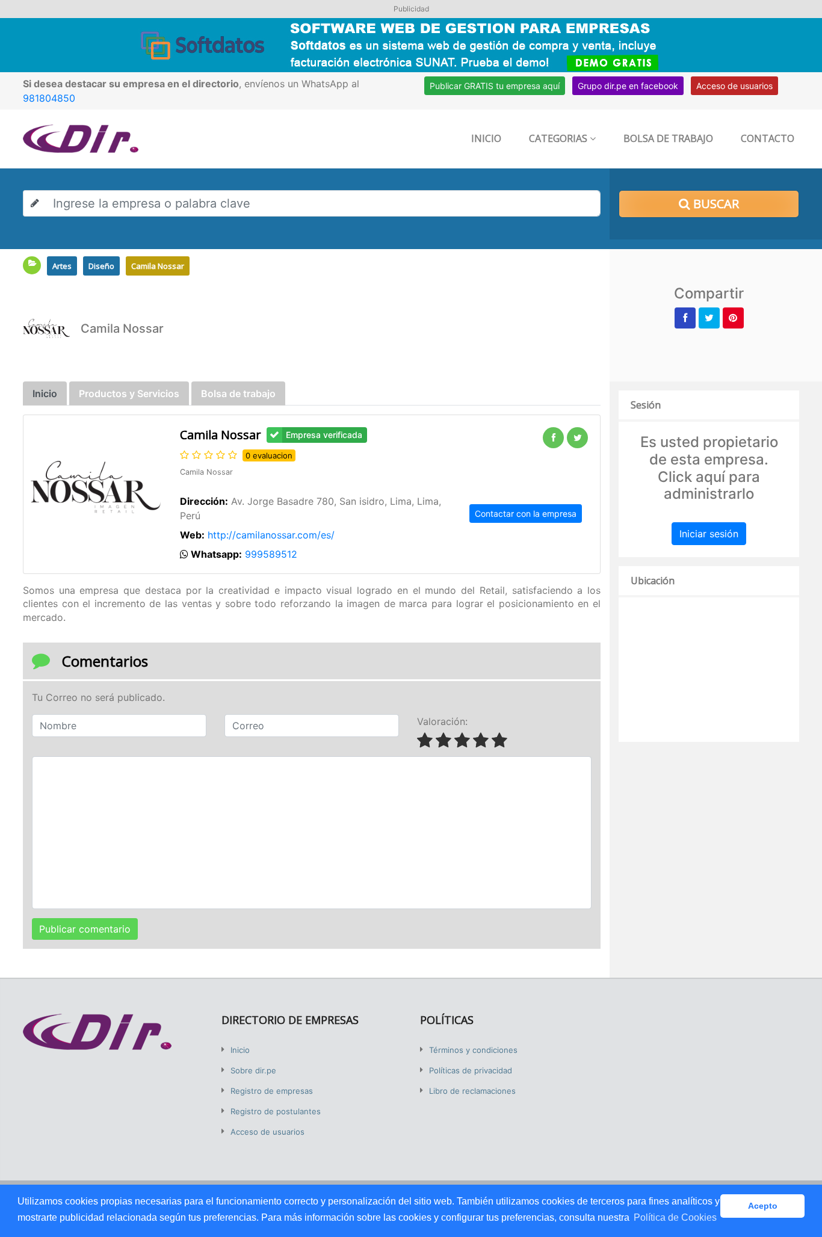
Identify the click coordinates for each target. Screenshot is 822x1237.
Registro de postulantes (275, 1111)
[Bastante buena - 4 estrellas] (482, 741)
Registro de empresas (271, 1091)
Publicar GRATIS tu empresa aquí (495, 86)
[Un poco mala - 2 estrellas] (445, 741)
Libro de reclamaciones (472, 1091)
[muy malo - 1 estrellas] (426, 741)
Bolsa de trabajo (668, 138)
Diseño (101, 266)
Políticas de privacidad (470, 1070)
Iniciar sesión (708, 534)
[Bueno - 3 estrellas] (463, 741)
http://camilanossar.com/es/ (271, 535)
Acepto (762, 1206)
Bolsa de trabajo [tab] (238, 393)
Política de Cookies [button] (675, 1217)
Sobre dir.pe (253, 1070)
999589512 (271, 554)
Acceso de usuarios (734, 86)
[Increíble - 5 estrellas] (501, 741)
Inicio (486, 138)
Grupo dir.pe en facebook (628, 86)
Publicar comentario (85, 929)
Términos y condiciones (473, 1050)
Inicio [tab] (44, 393)
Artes (62, 266)
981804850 (49, 98)
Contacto (767, 138)
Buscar (714, 204)
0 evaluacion (269, 455)
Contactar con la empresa (525, 513)
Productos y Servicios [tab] (129, 393)
